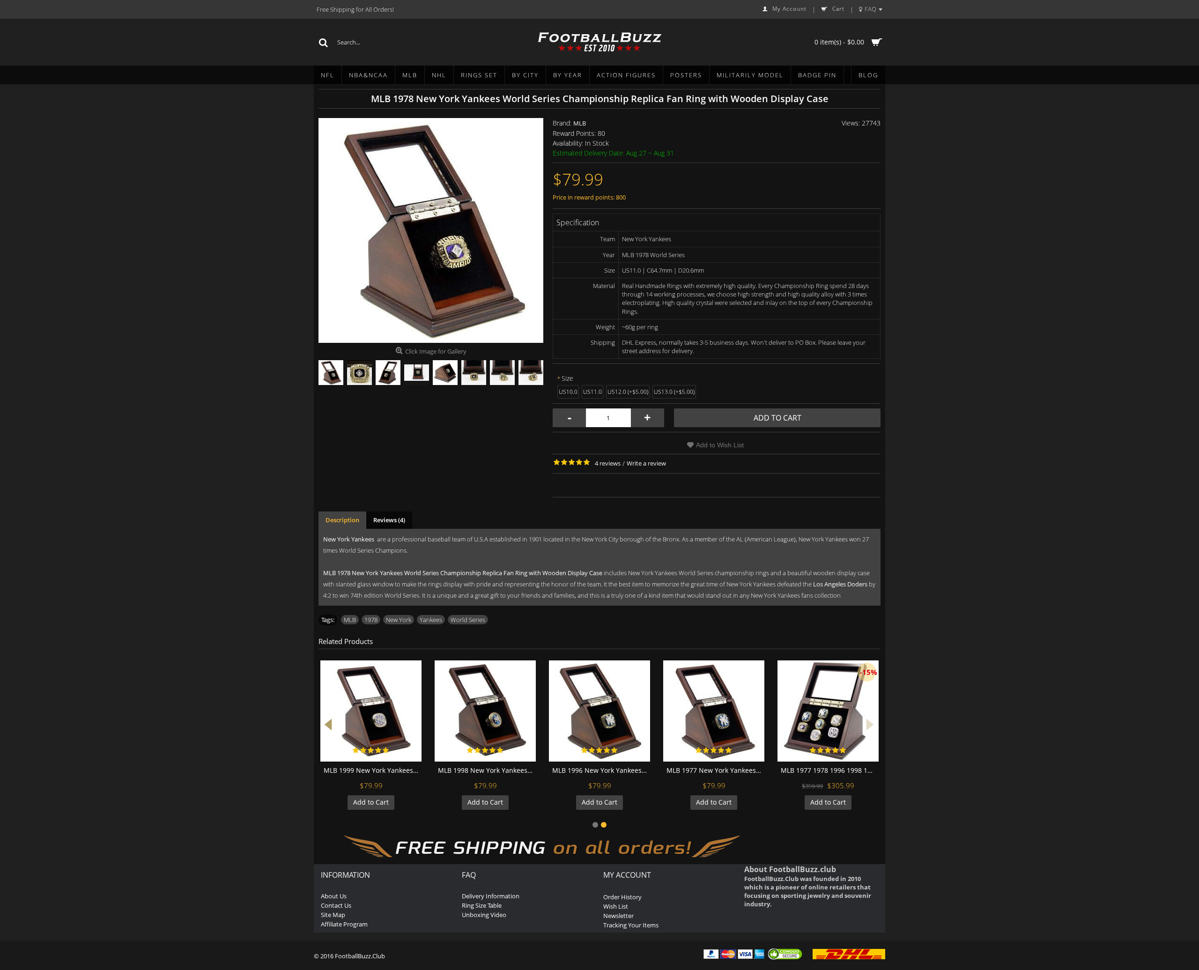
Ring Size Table (482, 905)
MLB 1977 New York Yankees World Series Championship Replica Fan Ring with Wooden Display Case (715, 770)
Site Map (333, 915)
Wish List (615, 906)
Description (342, 520)
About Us (334, 896)
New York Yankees (348, 539)
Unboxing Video (484, 915)
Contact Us (336, 905)
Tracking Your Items (631, 925)
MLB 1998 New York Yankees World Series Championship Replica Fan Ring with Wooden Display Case (487, 770)
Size (567, 378)
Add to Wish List (720, 445)
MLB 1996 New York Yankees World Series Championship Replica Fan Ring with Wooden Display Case (601, 770)
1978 (370, 619)
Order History (622, 897)
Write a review (646, 463)
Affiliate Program (344, 924)
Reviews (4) (389, 520)
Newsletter (618, 915)
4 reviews (608, 463)
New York (398, 619)
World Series (468, 619)
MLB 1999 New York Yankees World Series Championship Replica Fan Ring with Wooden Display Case (373, 770)
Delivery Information (490, 896)
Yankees (431, 619)
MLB (579, 123)
